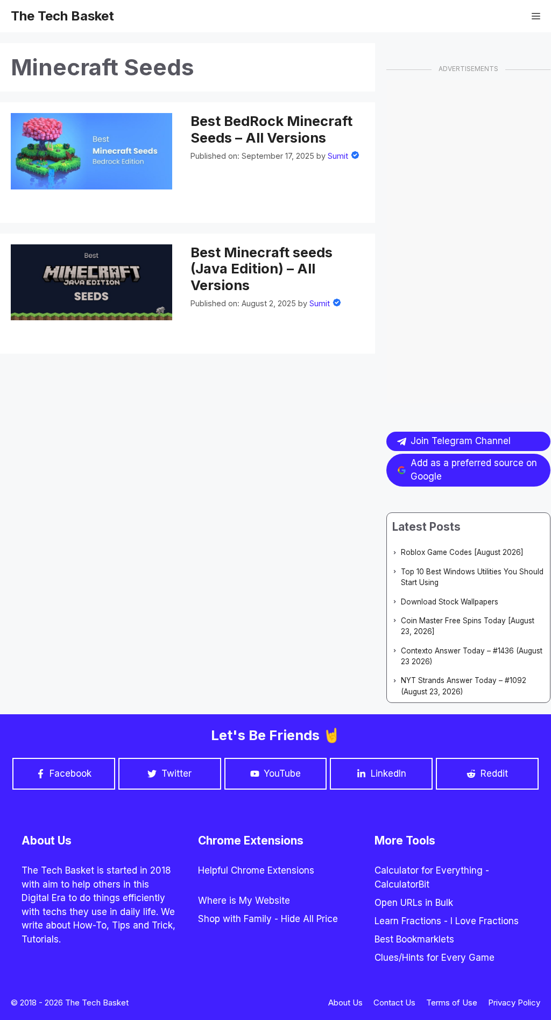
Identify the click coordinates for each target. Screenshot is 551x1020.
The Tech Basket (62, 16)
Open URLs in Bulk (414, 902)
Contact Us (394, 1002)
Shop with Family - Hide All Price (268, 918)
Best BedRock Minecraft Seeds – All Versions (271, 129)
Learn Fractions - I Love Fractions (447, 921)
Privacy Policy (514, 1002)
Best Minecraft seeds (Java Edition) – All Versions (261, 268)
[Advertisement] (468, 241)
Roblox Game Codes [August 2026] (462, 552)
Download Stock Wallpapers (449, 601)
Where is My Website (244, 900)
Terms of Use (451, 1002)
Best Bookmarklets (414, 939)
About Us (345, 1002)
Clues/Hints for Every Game (435, 957)
